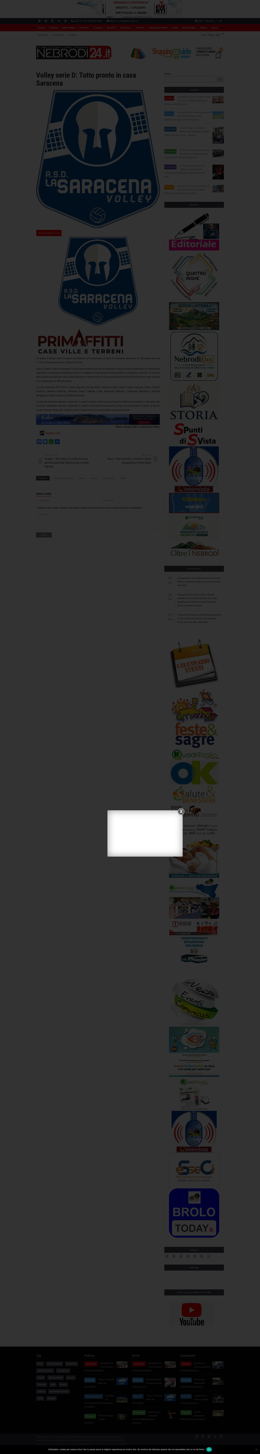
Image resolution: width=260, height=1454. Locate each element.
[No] (256, 1449)
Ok (209, 1449)
